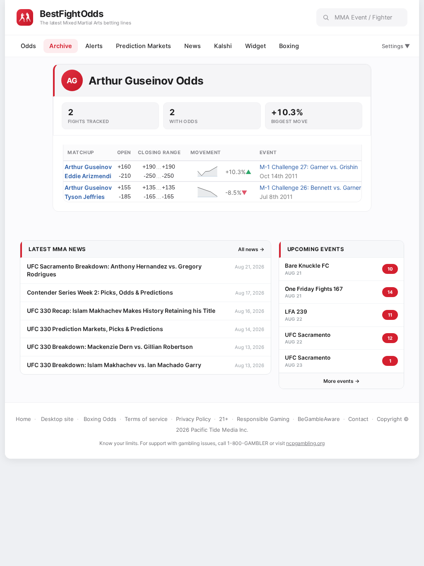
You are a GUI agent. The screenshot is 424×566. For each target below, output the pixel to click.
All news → (251, 249)
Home (23, 419)
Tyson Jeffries (85, 196)
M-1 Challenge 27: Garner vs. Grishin (309, 166)
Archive (60, 46)
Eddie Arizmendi (88, 175)
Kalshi (223, 46)
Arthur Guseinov (88, 166)
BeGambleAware (319, 419)
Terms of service (146, 419)
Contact (358, 419)
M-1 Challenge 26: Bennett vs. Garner (310, 187)
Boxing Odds (100, 419)
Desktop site (57, 419)
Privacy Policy (193, 419)
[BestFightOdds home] (25, 17)
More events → (341, 381)
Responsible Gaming (263, 419)
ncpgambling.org (305, 443)
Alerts (94, 46)
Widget (255, 46)
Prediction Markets (143, 46)
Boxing (289, 46)
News (192, 46)
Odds (28, 46)
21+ (224, 419)
